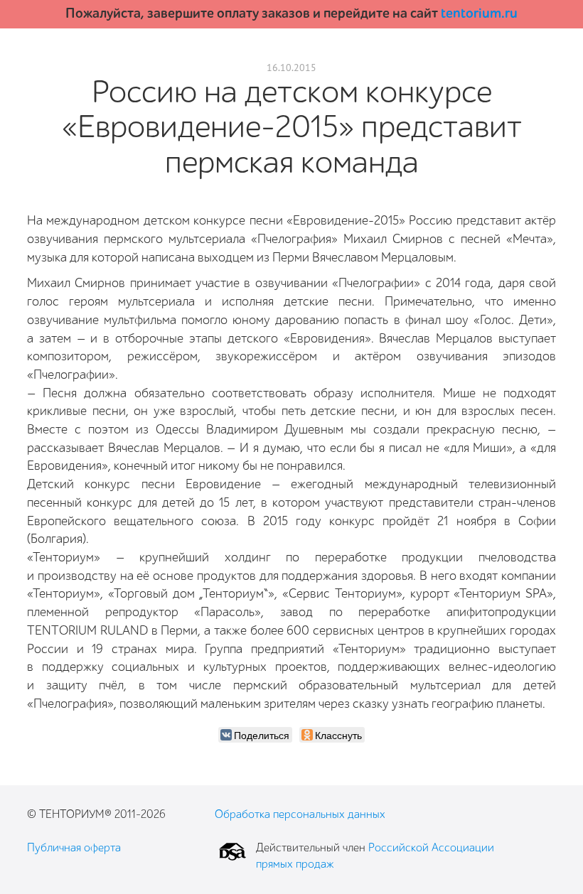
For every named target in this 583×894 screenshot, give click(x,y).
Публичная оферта (74, 847)
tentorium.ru (479, 13)
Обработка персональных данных (300, 814)
